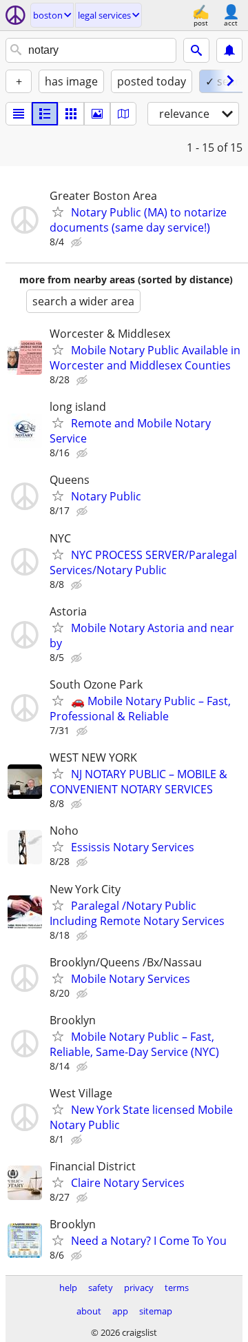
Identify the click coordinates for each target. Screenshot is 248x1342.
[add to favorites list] (58, 211)
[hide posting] (78, 242)
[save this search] (229, 50)
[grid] (71, 113)
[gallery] (97, 113)
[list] (19, 113)
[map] (123, 113)
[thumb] (45, 113)
